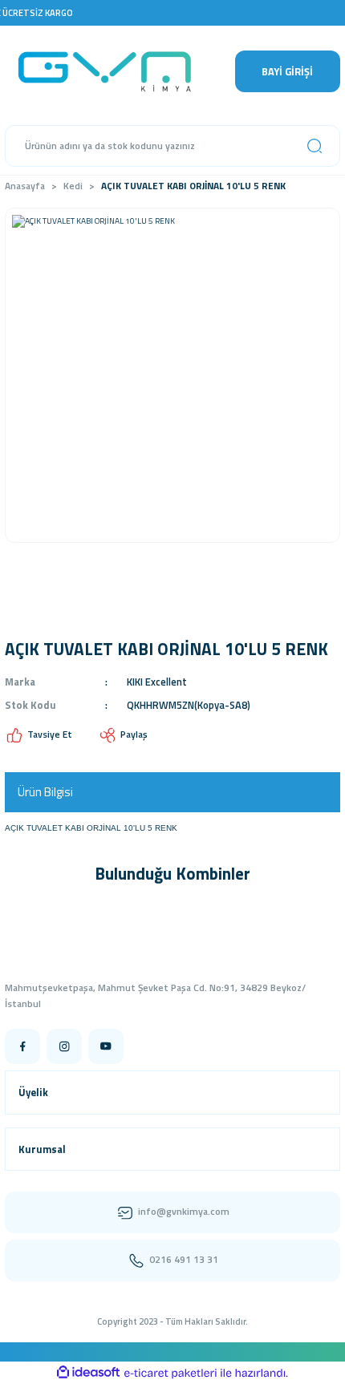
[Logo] (115, 71)
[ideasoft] (88, 1373)
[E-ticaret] (170, 1373)
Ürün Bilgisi (45, 792)
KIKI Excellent (157, 682)
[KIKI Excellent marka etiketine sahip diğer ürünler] (39, 608)
